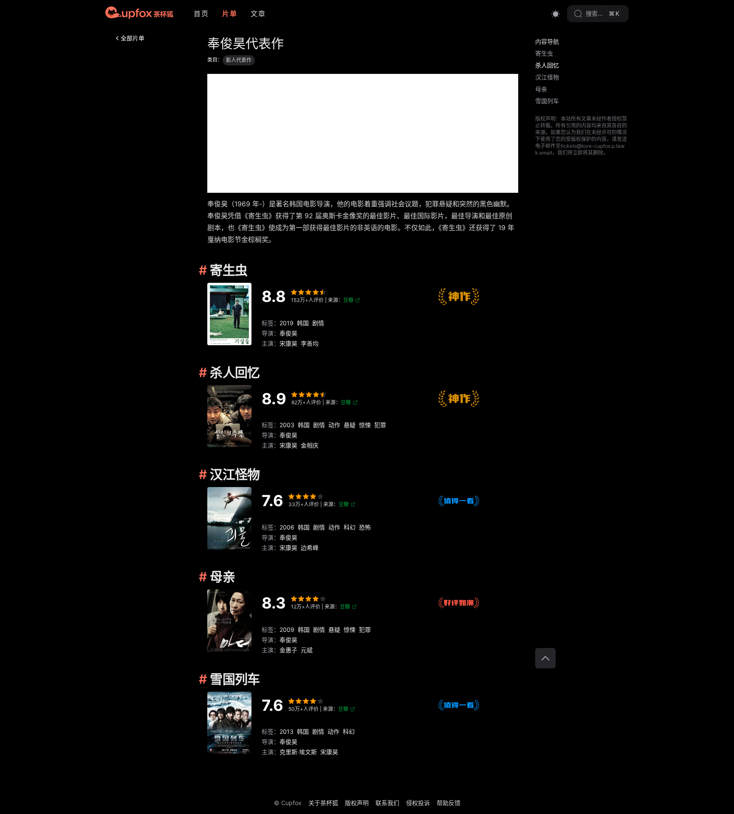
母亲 (541, 89)
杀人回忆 (547, 65)
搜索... (602, 13)
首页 (201, 13)
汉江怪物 (547, 77)
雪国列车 (547, 100)
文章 (258, 13)
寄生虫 (544, 53)
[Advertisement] (362, 133)
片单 (229, 13)
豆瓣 (348, 300)
